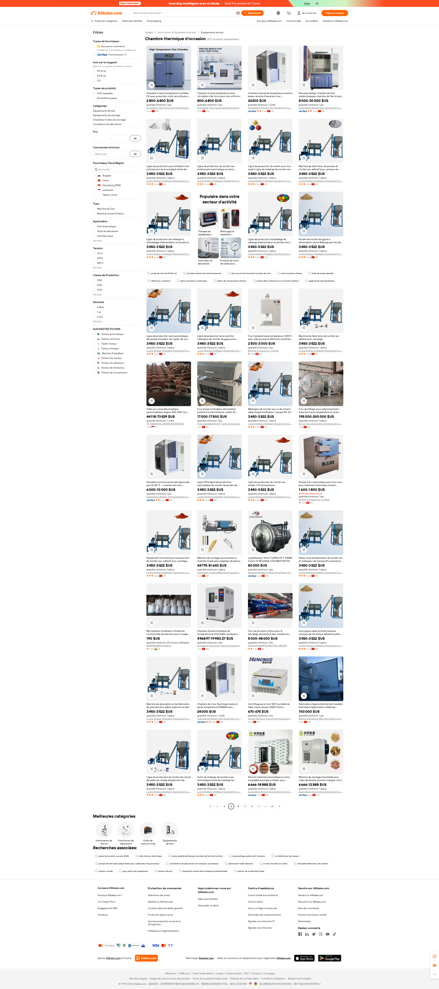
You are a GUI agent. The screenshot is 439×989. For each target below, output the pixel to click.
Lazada (219, 973)
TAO (246, 973)
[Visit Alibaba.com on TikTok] (334, 934)
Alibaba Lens (113, 958)
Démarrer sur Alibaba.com (312, 901)
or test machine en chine (275, 863)
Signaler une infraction (260, 927)
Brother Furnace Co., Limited (263, 350)
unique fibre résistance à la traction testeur (277, 281)
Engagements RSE (107, 908)
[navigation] (117, 420)
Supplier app (206, 958)
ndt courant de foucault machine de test (251, 273)
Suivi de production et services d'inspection (164, 923)
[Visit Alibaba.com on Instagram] (321, 934)
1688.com (184, 973)
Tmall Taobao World (202, 973)
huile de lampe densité (323, 273)
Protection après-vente (160, 914)
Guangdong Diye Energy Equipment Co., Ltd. (270, 791)
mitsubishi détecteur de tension (312, 863)
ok (135, 138)
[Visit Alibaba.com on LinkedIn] (307, 934)
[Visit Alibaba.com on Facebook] (300, 934)
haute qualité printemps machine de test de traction (197, 856)
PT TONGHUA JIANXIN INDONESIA (165, 423)
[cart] (289, 13)
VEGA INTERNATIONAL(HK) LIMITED (267, 645)
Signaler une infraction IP (261, 921)
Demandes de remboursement (264, 914)
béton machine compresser (193, 281)
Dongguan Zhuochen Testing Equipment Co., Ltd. (219, 645)
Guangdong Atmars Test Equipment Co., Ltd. (270, 107)
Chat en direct (255, 901)
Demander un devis (208, 905)
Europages (269, 973)
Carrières (103, 914)
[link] (434, 956)
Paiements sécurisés (159, 895)
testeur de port (165, 871)
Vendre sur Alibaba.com (310, 895)
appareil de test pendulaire (322, 281)
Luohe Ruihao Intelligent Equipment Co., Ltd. (168, 181)
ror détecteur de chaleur (287, 856)
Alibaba (149, 32)
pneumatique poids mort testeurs (249, 856)
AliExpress (170, 973)
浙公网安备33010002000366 (275, 983)
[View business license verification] (250, 984)
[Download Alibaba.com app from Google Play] (329, 958)
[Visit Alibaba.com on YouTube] (327, 934)
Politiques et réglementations (163, 930)
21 (272, 806)
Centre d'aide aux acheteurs (263, 895)
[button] (238, 13)
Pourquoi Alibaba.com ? (110, 895)
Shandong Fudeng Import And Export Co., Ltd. (270, 572)
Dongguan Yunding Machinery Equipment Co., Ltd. (219, 572)
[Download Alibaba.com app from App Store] (304, 958)
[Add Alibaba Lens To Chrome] (146, 958)
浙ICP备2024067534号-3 (307, 983)
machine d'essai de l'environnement (204, 273)
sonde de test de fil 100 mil (164, 273)
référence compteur (160, 281)
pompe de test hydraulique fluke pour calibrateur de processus (129, 863)
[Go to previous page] (210, 806)
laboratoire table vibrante (240, 863)
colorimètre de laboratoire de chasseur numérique (193, 863)
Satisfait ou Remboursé (160, 901)
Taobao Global (233, 973)
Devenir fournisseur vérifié (312, 914)
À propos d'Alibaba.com (111, 888)
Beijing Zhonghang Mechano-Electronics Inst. (321, 718)
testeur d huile (106, 871)
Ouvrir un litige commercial (262, 908)
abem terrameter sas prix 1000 (114, 856)
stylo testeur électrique (150, 856)
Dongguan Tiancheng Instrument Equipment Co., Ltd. (168, 107)
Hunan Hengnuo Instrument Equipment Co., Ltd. (270, 718)
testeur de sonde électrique (250, 871)
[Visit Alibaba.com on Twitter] (314, 934)
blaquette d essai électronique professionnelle (205, 871)
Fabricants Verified (208, 899)
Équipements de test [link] (212, 32)
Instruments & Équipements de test (177, 32)
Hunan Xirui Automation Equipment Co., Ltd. (321, 423)
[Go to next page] (279, 806)
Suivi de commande (308, 908)
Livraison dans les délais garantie (165, 908)
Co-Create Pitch (106, 901)
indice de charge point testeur (231, 281)
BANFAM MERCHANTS (158, 645)
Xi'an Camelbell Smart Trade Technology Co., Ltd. (219, 423)
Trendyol (256, 973)
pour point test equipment (135, 871)
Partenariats (304, 921)
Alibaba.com (284, 958)
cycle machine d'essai (291, 273)
